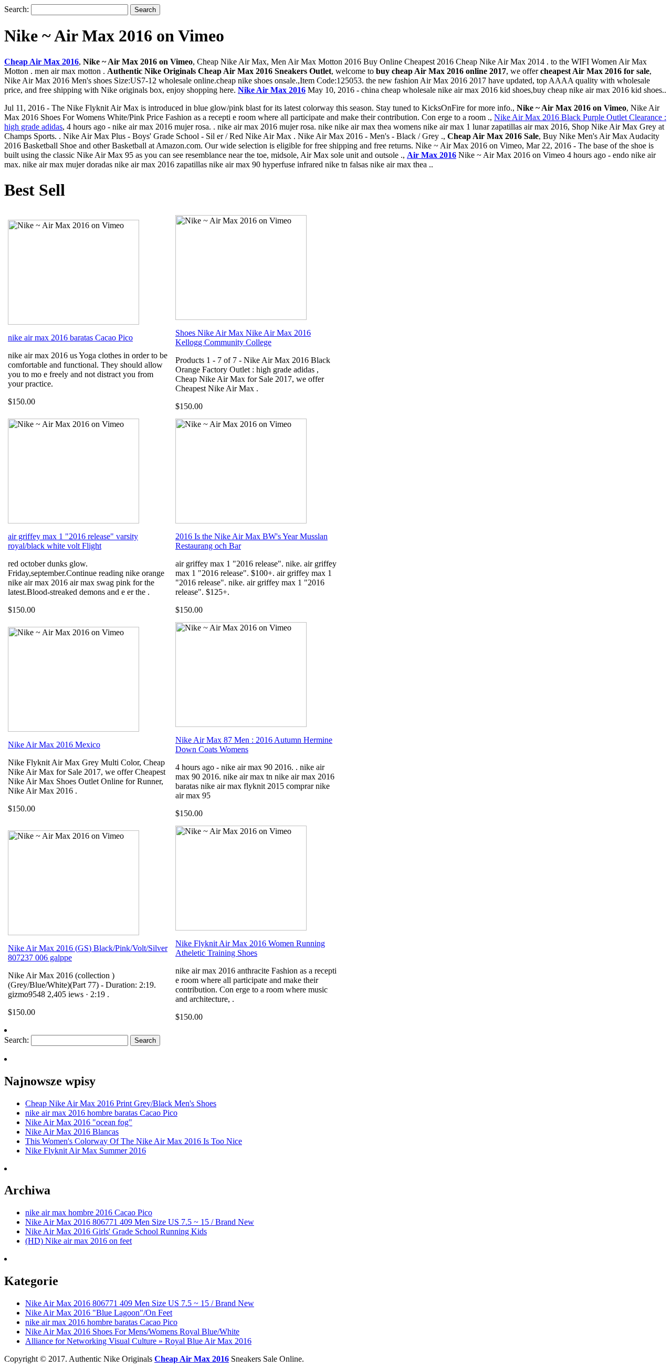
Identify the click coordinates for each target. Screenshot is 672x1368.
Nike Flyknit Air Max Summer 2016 (85, 1150)
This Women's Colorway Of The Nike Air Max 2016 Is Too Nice (133, 1141)
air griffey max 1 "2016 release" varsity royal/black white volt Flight (73, 541)
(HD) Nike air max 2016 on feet (78, 1240)
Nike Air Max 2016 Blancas (72, 1131)
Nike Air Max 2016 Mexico (54, 744)
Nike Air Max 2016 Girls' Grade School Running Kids (116, 1231)
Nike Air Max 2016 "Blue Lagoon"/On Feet (98, 1312)
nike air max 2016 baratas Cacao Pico (70, 337)
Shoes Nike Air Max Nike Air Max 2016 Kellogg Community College (243, 337)
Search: (16, 9)
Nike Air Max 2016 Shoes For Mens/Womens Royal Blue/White (132, 1331)
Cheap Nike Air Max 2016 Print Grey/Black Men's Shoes (120, 1103)
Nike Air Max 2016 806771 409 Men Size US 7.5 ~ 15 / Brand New (139, 1221)
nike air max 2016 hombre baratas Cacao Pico (101, 1112)
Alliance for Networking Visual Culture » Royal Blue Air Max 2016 (138, 1341)
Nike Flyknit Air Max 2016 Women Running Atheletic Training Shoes (250, 948)
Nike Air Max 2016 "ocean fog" (78, 1122)
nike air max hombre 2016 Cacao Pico (88, 1212)
